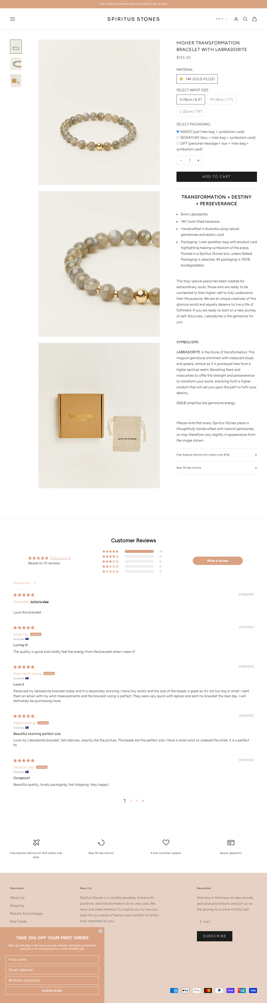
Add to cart (217, 177)
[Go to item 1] (16, 46)
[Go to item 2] (16, 64)
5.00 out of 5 (60, 558)
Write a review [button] (217, 561)
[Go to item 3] (16, 81)
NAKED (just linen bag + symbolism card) (212, 132)
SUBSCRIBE (52, 990)
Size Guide (18, 921)
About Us (17, 898)
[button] (110, 551)
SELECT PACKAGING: (193, 124)
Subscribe (214, 936)
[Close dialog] (100, 931)
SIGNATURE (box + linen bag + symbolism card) (218, 138)
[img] (23, 595)
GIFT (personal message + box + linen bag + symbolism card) (212, 146)
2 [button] (131, 801)
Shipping (17, 905)
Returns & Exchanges (26, 913)
